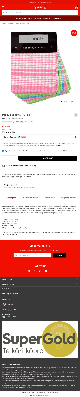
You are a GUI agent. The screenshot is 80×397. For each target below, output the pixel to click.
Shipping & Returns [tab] (68, 198)
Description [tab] (11, 198)
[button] (40, 137)
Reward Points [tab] (49, 198)
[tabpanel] (40, 67)
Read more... (59, 145)
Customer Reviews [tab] (30, 198)
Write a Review (28, 122)
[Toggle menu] (2, 7)
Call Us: (10, 309)
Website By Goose (53, 392)
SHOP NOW (56, 18)
